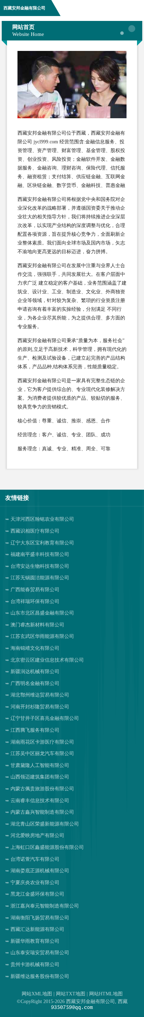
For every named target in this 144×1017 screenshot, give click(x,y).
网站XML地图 (37, 993)
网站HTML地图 (106, 993)
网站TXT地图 (70, 993)
